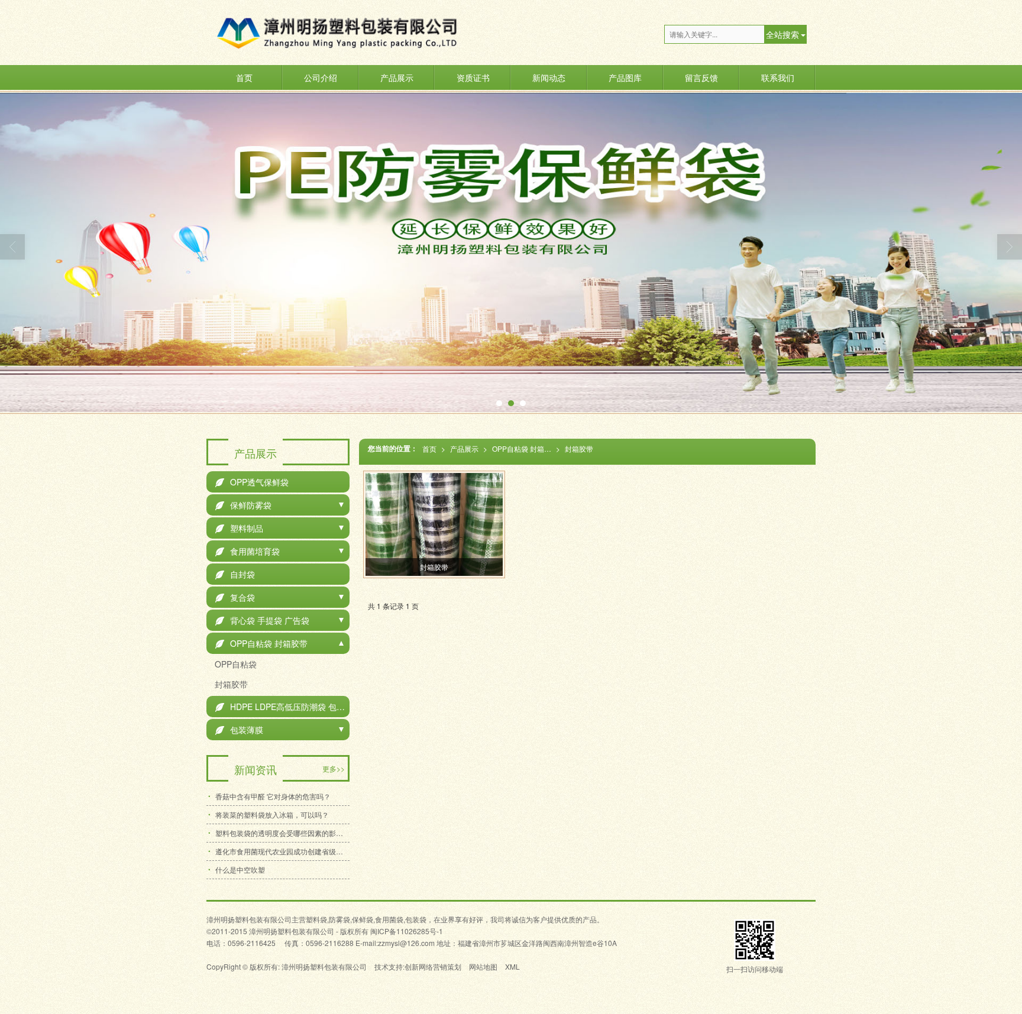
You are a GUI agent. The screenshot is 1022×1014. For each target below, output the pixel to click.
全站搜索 (782, 34)
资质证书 (473, 77)
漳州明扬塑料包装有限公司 (324, 966)
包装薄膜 (239, 730)
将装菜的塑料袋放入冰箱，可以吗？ (272, 814)
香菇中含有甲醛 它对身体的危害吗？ (273, 796)
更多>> (333, 768)
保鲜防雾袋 (243, 505)
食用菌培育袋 (247, 551)
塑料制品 (239, 528)
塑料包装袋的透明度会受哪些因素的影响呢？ (282, 833)
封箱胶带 (579, 448)
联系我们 (777, 77)
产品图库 (625, 77)
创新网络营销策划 (433, 966)
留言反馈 (701, 77)
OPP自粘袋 (234, 664)
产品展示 (396, 77)
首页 (244, 77)
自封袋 (235, 574)
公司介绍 (320, 77)
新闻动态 (548, 77)
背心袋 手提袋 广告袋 (262, 620)
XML (512, 966)
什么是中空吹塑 (240, 869)
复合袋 (235, 597)
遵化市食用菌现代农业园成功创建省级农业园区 (282, 851)
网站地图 (483, 966)
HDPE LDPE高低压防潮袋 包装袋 (282, 706)
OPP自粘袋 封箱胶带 (524, 448)
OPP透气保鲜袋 (252, 482)
